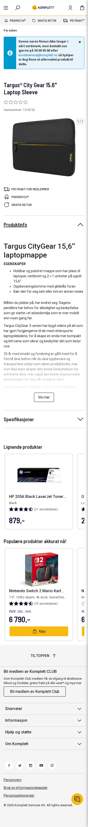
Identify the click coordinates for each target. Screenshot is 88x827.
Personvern (13, 780)
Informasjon (16, 720)
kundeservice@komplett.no (38, 55)
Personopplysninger (19, 795)
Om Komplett (16, 743)
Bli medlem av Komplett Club (34, 691)
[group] (44, 147)
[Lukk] (79, 42)
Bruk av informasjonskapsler (26, 788)
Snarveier (13, 708)
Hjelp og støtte (18, 732)
